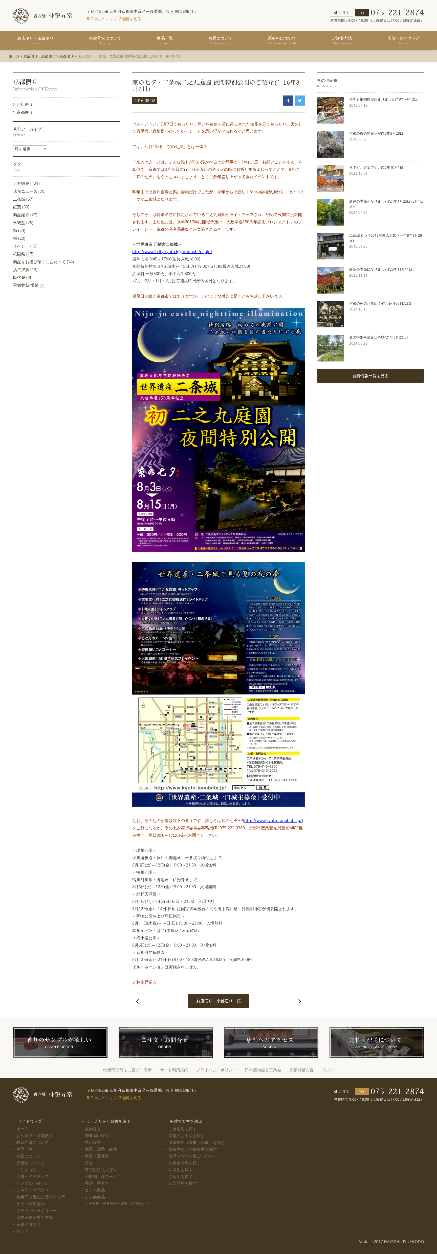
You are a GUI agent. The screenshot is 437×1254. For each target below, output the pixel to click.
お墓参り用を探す (184, 1163)
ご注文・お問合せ (32, 1190)
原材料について (282, 40)
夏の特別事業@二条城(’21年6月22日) (378, 337)
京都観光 (21, 183)
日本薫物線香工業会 (263, 1070)
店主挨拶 (21, 269)
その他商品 (117, 1200)
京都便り (66, 56)
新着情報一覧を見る (370, 375)
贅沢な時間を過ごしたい (190, 1156)
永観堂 (19, 222)
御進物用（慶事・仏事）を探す (196, 1142)
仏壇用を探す (180, 1169)
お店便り (25, 104)
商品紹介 (21, 215)
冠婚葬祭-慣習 (26, 285)
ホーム (14, 56)
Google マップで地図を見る (115, 18)
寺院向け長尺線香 (101, 1169)
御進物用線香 (97, 1135)
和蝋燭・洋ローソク (103, 1176)
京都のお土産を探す (186, 1135)
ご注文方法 (342, 40)
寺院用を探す (180, 1176)
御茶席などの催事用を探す (192, 1149)
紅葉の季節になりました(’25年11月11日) (381, 269)
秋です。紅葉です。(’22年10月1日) (376, 167)
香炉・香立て (97, 1183)
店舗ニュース (25, 191)
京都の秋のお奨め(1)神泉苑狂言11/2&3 (380, 303)
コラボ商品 (95, 1190)
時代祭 (19, 277)
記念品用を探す (182, 1183)
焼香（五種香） (99, 1156)
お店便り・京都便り (35, 40)
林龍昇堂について (105, 40)
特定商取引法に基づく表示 (127, 1070)
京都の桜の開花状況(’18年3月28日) (376, 133)
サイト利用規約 (174, 1070)
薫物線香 (93, 1128)
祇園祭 (19, 254)
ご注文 (344, 12)
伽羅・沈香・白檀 (101, 1149)
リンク (328, 1070)
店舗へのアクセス (403, 40)
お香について (220, 40)
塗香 (89, 1163)
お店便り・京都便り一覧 (218, 1001)
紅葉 (17, 207)
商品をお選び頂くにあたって (39, 261)
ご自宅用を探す (182, 1128)
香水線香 (93, 1142)
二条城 (19, 199)
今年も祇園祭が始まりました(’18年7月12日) (384, 99)
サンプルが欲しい (32, 1183)
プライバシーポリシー (216, 1070)
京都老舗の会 (301, 1070)
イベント (21, 246)
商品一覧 (165, 40)
